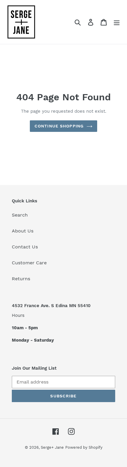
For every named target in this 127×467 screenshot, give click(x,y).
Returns (21, 278)
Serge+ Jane (52, 447)
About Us (22, 231)
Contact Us (25, 247)
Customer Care (29, 263)
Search (20, 215)
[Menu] (116, 22)
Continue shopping (59, 126)
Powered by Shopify (83, 447)
